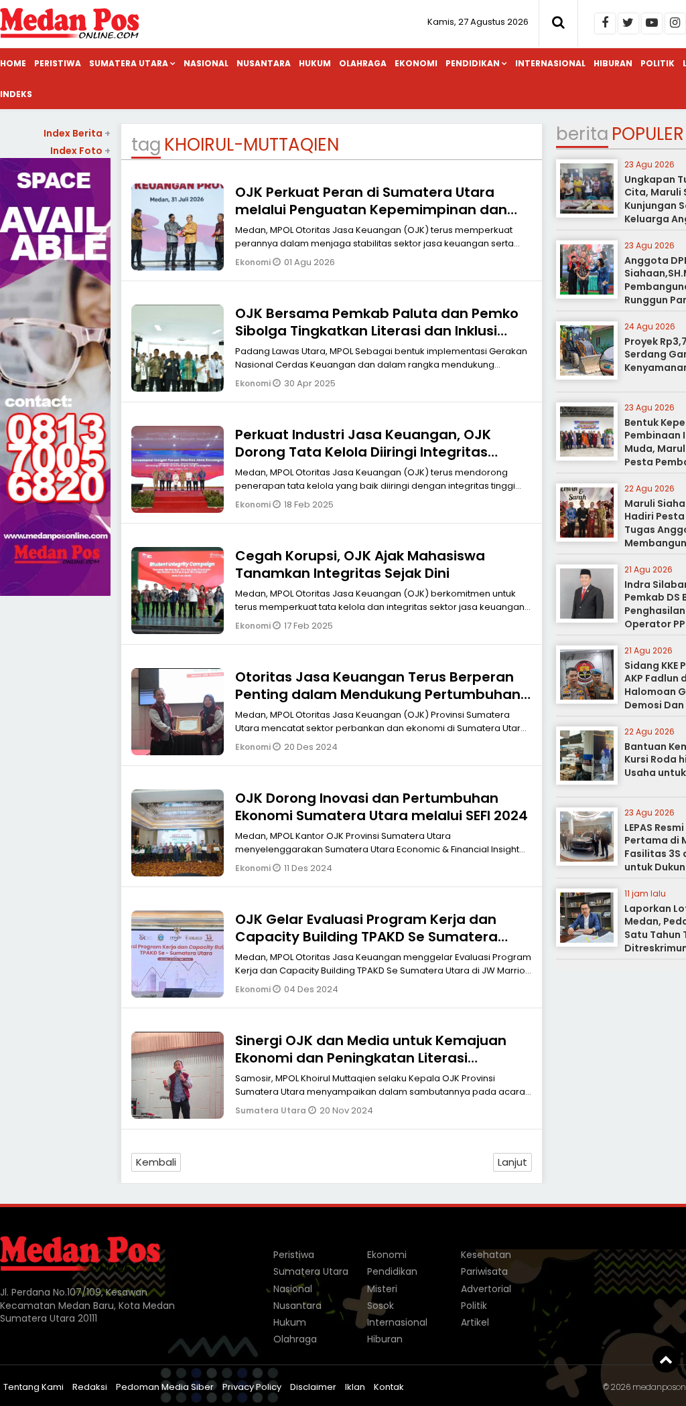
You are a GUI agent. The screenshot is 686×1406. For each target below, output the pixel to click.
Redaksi (89, 1387)
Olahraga (363, 63)
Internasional (550, 63)
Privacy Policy (251, 1387)
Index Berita (77, 133)
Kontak (389, 1387)
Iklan (355, 1387)
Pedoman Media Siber (165, 1387)
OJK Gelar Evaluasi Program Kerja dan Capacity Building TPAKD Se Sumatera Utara (366, 936)
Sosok (380, 1305)
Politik (657, 63)
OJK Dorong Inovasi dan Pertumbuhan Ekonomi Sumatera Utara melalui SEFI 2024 (381, 807)
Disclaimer (313, 1387)
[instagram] (675, 23)
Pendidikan (472, 63)
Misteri (382, 1289)
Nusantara (263, 63)
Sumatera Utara (128, 63)
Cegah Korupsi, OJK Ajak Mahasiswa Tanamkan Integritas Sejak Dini (360, 564)
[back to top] (666, 1359)
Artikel (475, 1322)
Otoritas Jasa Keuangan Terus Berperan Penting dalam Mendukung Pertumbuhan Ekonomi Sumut (378, 694)
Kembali (156, 1162)
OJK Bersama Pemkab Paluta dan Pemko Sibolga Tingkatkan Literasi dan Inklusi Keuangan (377, 331)
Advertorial (486, 1289)
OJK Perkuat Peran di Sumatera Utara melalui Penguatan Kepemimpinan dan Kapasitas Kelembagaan (371, 209)
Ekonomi (416, 63)
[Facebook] (605, 23)
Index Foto (80, 150)
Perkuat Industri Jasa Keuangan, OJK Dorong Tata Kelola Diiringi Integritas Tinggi (363, 452)
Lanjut (512, 1162)
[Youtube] (652, 23)
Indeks (16, 94)
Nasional (206, 63)
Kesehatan (486, 1254)
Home (13, 63)
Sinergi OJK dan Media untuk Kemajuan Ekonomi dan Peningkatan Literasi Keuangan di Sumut (370, 1058)
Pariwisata (484, 1271)
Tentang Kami (33, 1387)
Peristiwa (57, 63)
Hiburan (613, 63)
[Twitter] (628, 23)
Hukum (315, 63)
